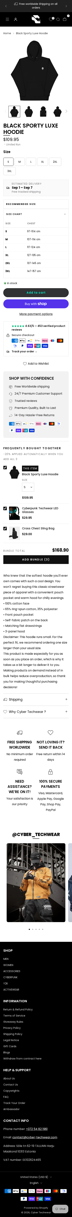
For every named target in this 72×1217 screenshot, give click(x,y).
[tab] (29, 929)
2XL (55, 162)
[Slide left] (6, 111)
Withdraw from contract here (22, 1058)
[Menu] (7, 19)
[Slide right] (66, 111)
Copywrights (11, 1091)
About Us (9, 1078)
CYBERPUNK (10, 977)
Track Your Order (14, 1103)
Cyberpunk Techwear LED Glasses (40, 510)
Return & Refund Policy (18, 1009)
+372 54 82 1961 (37, 1129)
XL (42, 162)
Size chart (14, 214)
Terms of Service (14, 1015)
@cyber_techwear (36, 834)
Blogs (6, 1052)
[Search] (58, 19)
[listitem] (36, 6)
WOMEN (8, 965)
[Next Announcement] (66, 6)
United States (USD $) (34, 1177)
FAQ (5, 1097)
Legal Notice (11, 1040)
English (34, 1183)
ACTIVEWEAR (11, 989)
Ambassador (11, 1109)
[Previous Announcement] (6, 6)
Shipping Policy (12, 1034)
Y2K (5, 983)
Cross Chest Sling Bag (38, 528)
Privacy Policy (12, 1028)
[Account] (15, 19)
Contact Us (10, 1084)
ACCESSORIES (11, 971)
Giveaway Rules (13, 1022)
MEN (5, 959)
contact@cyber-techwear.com (34, 1137)
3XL (9, 171)
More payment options (36, 314)
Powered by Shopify (36, 1208)
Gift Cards (9, 1046)
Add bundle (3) (36, 559)
